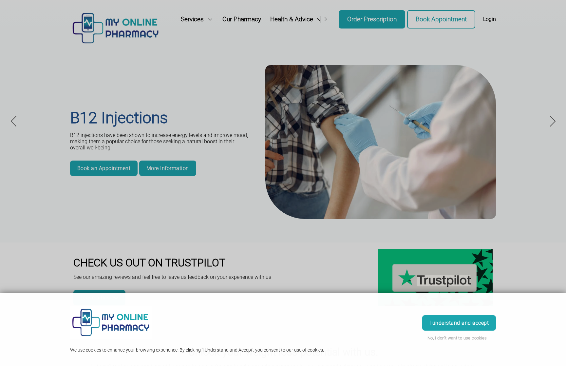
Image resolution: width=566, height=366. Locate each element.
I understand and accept (459, 323)
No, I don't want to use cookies (457, 338)
